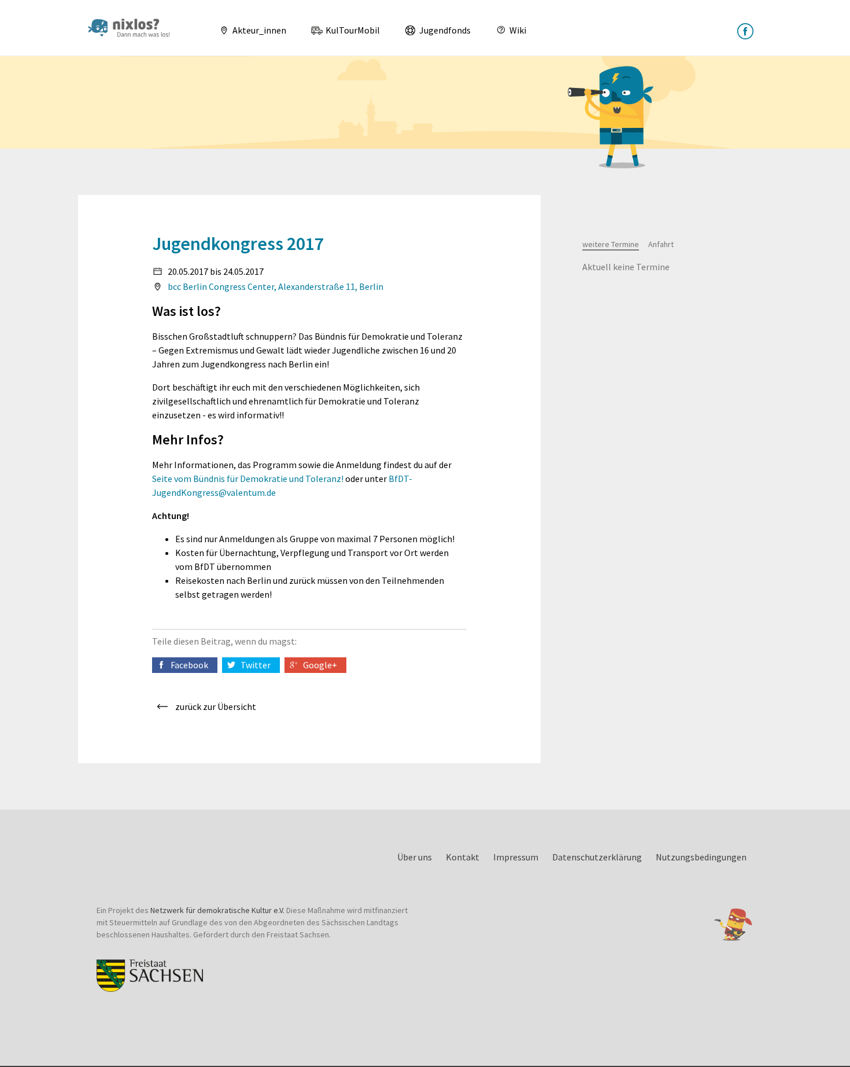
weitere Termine (610, 244)
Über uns (414, 857)
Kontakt (462, 857)
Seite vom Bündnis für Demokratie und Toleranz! (247, 478)
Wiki (517, 30)
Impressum (515, 857)
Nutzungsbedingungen (701, 857)
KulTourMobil (352, 30)
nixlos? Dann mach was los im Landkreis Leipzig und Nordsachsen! (133, 28)
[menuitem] (248, 30)
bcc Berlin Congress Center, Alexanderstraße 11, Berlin (275, 286)
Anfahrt (661, 244)
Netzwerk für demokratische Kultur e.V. (217, 910)
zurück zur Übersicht (215, 706)
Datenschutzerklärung (597, 857)
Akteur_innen (258, 30)
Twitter (256, 665)
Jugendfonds (444, 30)
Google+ (320, 665)
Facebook (189, 665)
